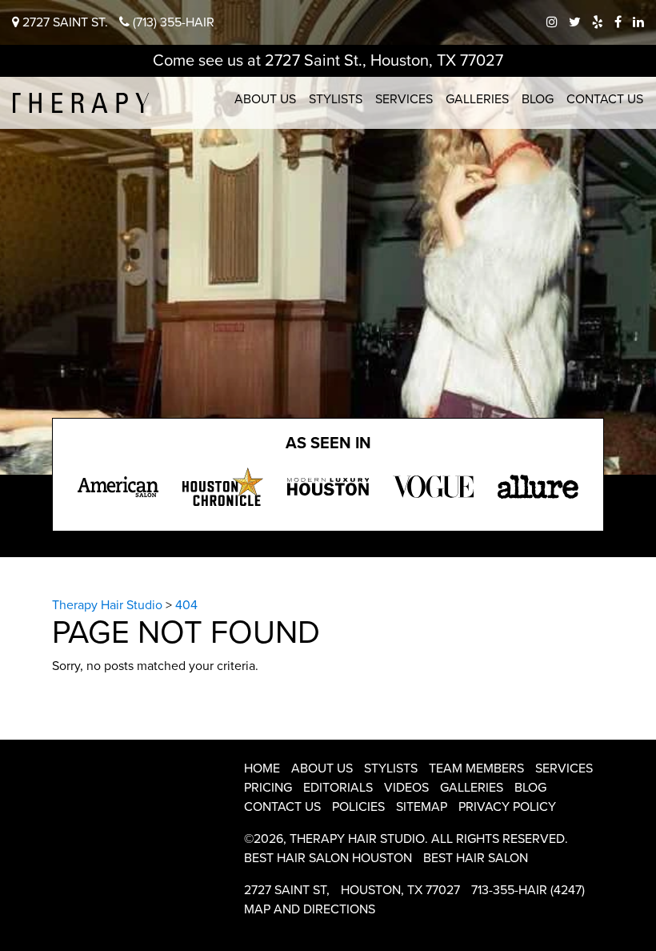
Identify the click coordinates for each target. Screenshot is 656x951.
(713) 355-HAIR (172, 22)
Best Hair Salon (475, 858)
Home (262, 768)
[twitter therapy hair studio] (575, 22)
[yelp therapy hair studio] (597, 22)
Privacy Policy (507, 807)
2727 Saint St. (63, 22)
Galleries (477, 99)
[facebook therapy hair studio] (618, 22)
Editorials (338, 788)
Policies (358, 807)
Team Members (476, 768)
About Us (265, 99)
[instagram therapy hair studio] (552, 22)
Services (404, 99)
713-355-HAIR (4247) (528, 890)
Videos (406, 788)
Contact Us (604, 99)
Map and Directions (309, 909)
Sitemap (421, 807)
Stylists (335, 99)
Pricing (268, 788)
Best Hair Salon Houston (328, 858)
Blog (538, 99)
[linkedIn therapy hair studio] (638, 22)
